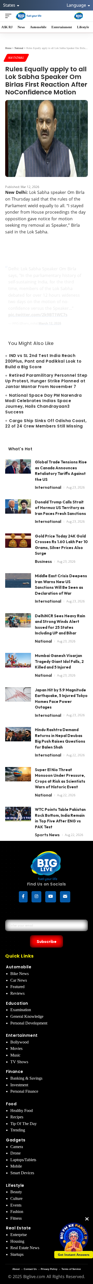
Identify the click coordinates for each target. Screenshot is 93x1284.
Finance (14, 1071)
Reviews (17, 993)
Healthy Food (21, 1110)
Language (77, 5)
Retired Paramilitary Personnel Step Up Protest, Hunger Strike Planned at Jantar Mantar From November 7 (46, 381)
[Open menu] (9, 16)
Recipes (16, 1117)
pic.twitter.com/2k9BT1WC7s (37, 314)
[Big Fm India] (78, 16)
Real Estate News (24, 1248)
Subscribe (47, 941)
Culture (16, 1198)
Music (15, 1055)
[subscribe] (65, 896)
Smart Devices (22, 1173)
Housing (17, 1241)
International (48, 487)
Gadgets (16, 1140)
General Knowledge (26, 1016)
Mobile (16, 1166)
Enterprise (18, 1234)
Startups (17, 1254)
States (9, 5)
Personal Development (28, 1023)
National (16, 57)
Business (43, 561)
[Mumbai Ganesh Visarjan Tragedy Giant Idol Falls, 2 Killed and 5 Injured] (18, 662)
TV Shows (19, 1062)
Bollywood (19, 1042)
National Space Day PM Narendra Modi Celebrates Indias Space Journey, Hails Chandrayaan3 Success (43, 404)
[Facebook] (23, 896)
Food (11, 1104)
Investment (19, 1085)
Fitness (16, 1218)
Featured (17, 986)
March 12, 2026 (49, 323)
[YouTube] (50, 896)
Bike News (19, 973)
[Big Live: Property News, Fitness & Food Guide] (29, 16)
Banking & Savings (26, 1078)
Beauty (16, 1192)
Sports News (47, 834)
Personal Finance (24, 1091)
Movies (16, 1048)
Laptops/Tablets (23, 1160)
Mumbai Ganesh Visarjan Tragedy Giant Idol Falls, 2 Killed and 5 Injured (59, 661)
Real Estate (18, 1228)
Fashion (16, 1211)
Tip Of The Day (23, 1123)
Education (17, 1003)
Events (15, 1205)
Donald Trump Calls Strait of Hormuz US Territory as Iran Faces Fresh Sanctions (60, 508)
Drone (15, 1153)
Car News (18, 980)
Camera (16, 1146)
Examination (20, 1010)
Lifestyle (15, 1185)
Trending (17, 1130)
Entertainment (22, 1035)
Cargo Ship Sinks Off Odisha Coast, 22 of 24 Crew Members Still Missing (46, 423)
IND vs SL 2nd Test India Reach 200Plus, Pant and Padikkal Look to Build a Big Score (43, 361)
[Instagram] (36, 896)
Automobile (18, 967)
